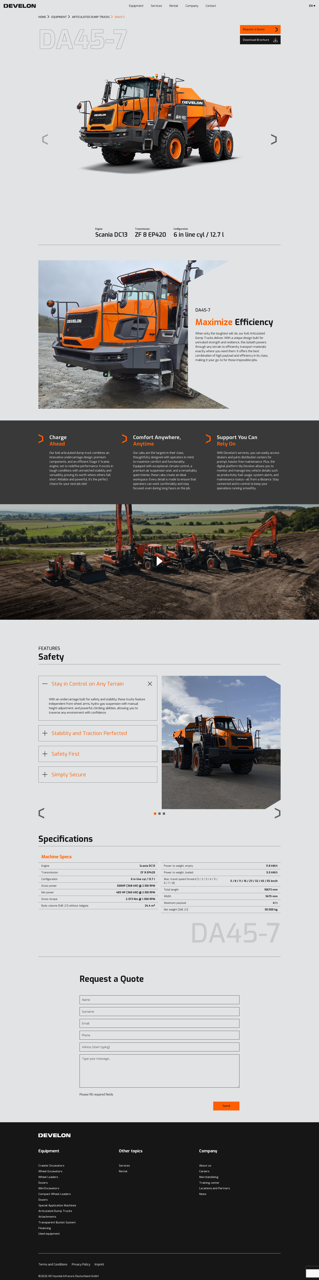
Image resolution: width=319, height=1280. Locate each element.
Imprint (99, 1264)
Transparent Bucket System (57, 1222)
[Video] (159, 562)
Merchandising (208, 1177)
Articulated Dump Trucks (55, 1211)
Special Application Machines (57, 1205)
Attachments (47, 1217)
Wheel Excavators (50, 1171)
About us (205, 1165)
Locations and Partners (214, 1188)
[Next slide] (274, 139)
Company (192, 6)
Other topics (131, 1151)
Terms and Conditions (52, 1264)
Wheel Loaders (48, 1177)
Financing (44, 1228)
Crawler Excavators (51, 1165)
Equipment (136, 6)
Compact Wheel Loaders (54, 1194)
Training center (209, 1183)
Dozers (43, 1183)
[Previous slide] (41, 813)
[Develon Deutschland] (20, 6)
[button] (155, 813)
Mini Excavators (48, 1188)
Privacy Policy (81, 1264)
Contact (211, 6)
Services (156, 6)
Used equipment (49, 1234)
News (202, 1194)
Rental (173, 6)
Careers (204, 1171)
